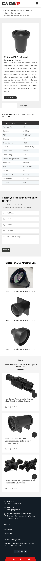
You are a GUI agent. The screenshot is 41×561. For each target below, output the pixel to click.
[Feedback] (29, 559)
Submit (6, 250)
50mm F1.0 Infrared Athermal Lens (20, 349)
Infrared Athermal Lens (12, 13)
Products (11, 10)
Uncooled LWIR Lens (24, 10)
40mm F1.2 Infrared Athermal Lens (20, 320)
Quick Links (8, 533)
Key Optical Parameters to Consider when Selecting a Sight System (19, 400)
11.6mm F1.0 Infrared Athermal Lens (17, 16)
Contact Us (10, 97)
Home (4, 10)
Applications (8, 529)
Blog (20, 360)
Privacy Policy (16, 540)
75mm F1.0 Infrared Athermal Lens (20, 291)
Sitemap (7, 540)
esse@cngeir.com (13, 510)
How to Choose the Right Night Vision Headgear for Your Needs (20, 482)
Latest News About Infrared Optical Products (20, 365)
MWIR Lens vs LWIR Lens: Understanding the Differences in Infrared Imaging (18, 441)
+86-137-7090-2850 (14, 503)
